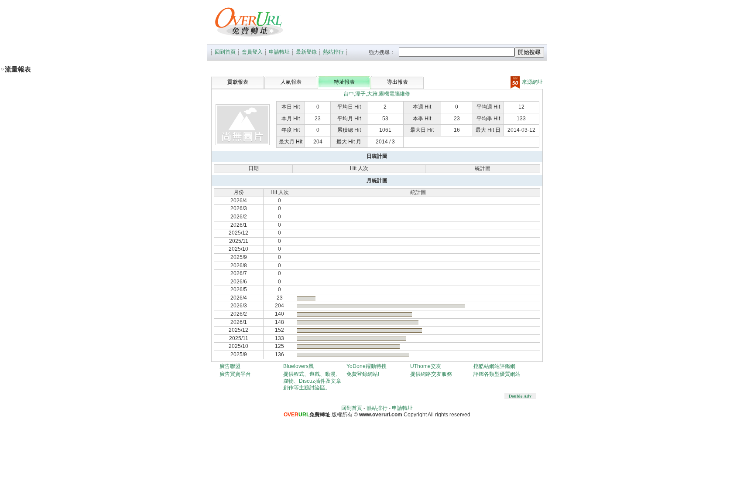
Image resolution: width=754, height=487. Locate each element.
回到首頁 (225, 52)
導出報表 (397, 82)
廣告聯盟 (229, 366)
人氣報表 (291, 82)
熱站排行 (333, 52)
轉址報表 (344, 82)
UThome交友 (425, 366)
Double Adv (520, 396)
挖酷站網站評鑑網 (494, 366)
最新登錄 (306, 52)
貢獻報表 (237, 82)
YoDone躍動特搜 (366, 366)
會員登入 (252, 52)
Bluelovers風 (298, 366)
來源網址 (532, 82)
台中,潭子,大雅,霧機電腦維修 (376, 94)
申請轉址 (279, 52)
